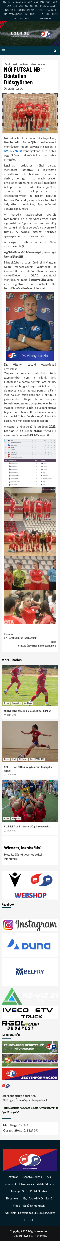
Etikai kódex (26, 1184)
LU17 (40, 14)
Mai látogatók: (13, 1125)
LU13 (20, 18)
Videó (16, 1205)
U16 (36, 1)
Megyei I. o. (16, 703)
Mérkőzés (24, 64)
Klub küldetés (38, 1191)
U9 (26, 5)
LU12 (28, 18)
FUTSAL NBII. (19, 1)
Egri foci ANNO (33, 1198)
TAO (48, 1177)
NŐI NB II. (10, 10)
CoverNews (20, 1235)
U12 (9, 5)
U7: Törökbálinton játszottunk (20, 636)
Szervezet (10, 1184)
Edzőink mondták (34, 1205)
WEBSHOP (45, 18)
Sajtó (49, 1198)
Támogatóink (19, 1191)
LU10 (35, 18)
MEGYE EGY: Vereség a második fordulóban (27, 711)
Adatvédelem (45, 1184)
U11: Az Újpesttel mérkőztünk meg (37, 643)
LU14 (13, 18)
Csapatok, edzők (31, 1177)
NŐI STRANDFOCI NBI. (16, 14)
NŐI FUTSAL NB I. (27, 10)
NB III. (6, 1)
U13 (55, 1)
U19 (30, 1)
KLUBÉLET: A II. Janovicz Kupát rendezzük (27, 826)
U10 (21, 5)
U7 (36, 5)
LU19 (33, 14)
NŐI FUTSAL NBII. (47, 10)
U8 (31, 5)
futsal (7, 64)
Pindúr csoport (47, 5)
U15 (42, 1)
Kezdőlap (12, 1177)
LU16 (47, 14)
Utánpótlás (16, 819)
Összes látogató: (14, 1130)
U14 (48, 1)
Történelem (12, 1198)
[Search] (55, 51)
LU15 (55, 14)
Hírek (14, 64)
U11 (15, 5)
